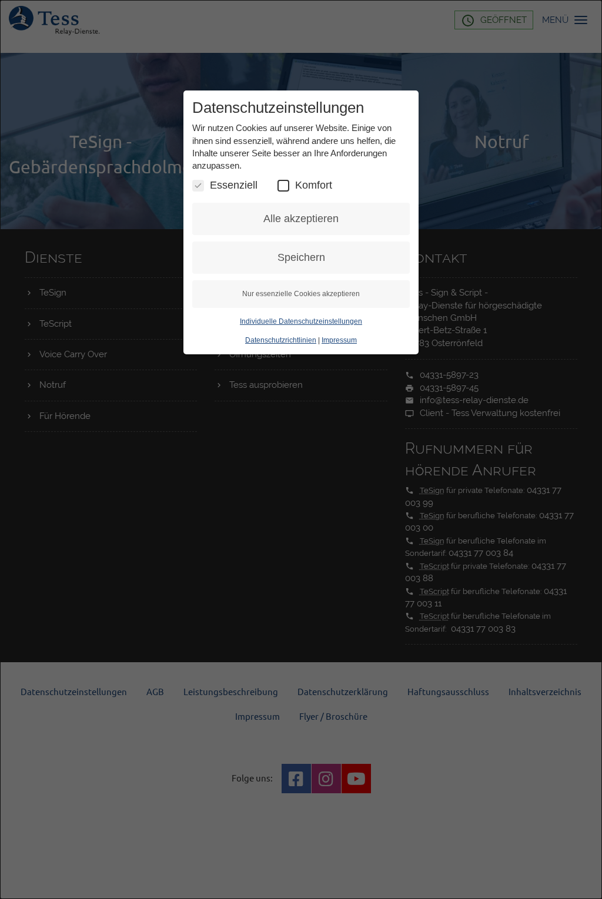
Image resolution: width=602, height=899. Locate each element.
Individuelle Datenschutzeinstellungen (301, 321)
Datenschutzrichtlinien (280, 340)
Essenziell (233, 185)
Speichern (301, 257)
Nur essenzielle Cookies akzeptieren (301, 294)
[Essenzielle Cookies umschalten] (198, 186)
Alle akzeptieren (301, 218)
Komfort (313, 185)
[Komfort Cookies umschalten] (283, 186)
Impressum (339, 340)
